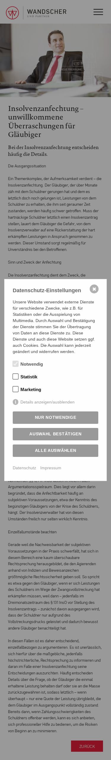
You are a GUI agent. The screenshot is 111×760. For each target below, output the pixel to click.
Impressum (50, 467)
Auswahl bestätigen (55, 434)
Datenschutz (24, 467)
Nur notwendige (55, 417)
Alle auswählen (55, 450)
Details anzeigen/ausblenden (47, 402)
